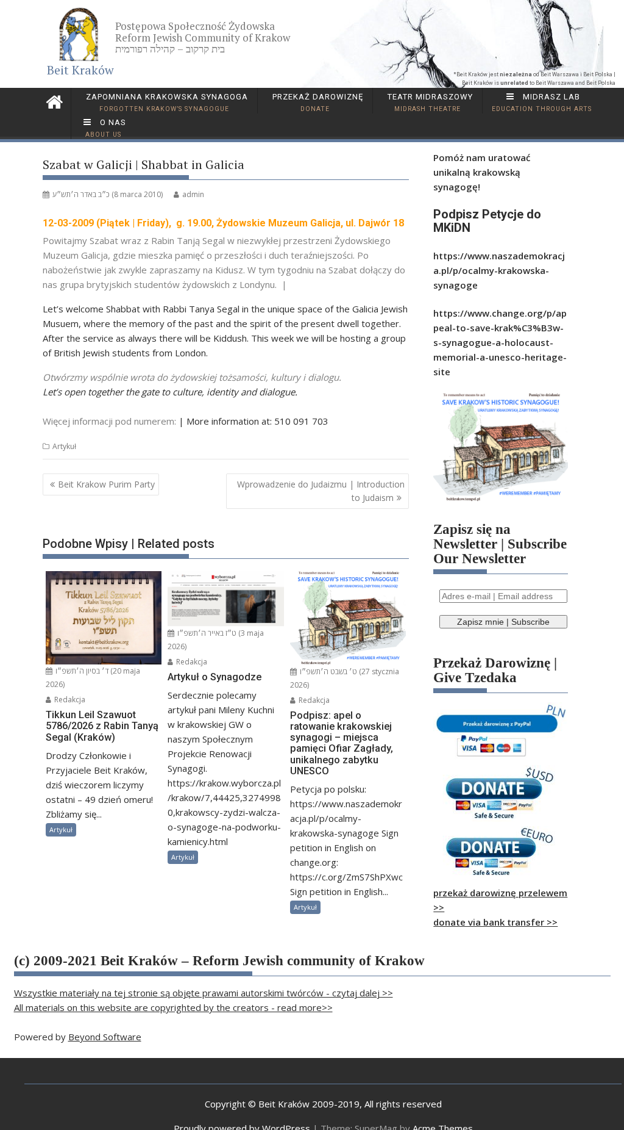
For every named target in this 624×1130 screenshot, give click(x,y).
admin (193, 194)
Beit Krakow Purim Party (106, 484)
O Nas (105, 128)
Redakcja (68, 699)
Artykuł (64, 446)
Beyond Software (104, 1037)
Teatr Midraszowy (429, 102)
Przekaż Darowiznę (316, 102)
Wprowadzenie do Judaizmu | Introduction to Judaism (321, 490)
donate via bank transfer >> (495, 922)
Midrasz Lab (542, 102)
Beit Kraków (80, 70)
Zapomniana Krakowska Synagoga (165, 102)
